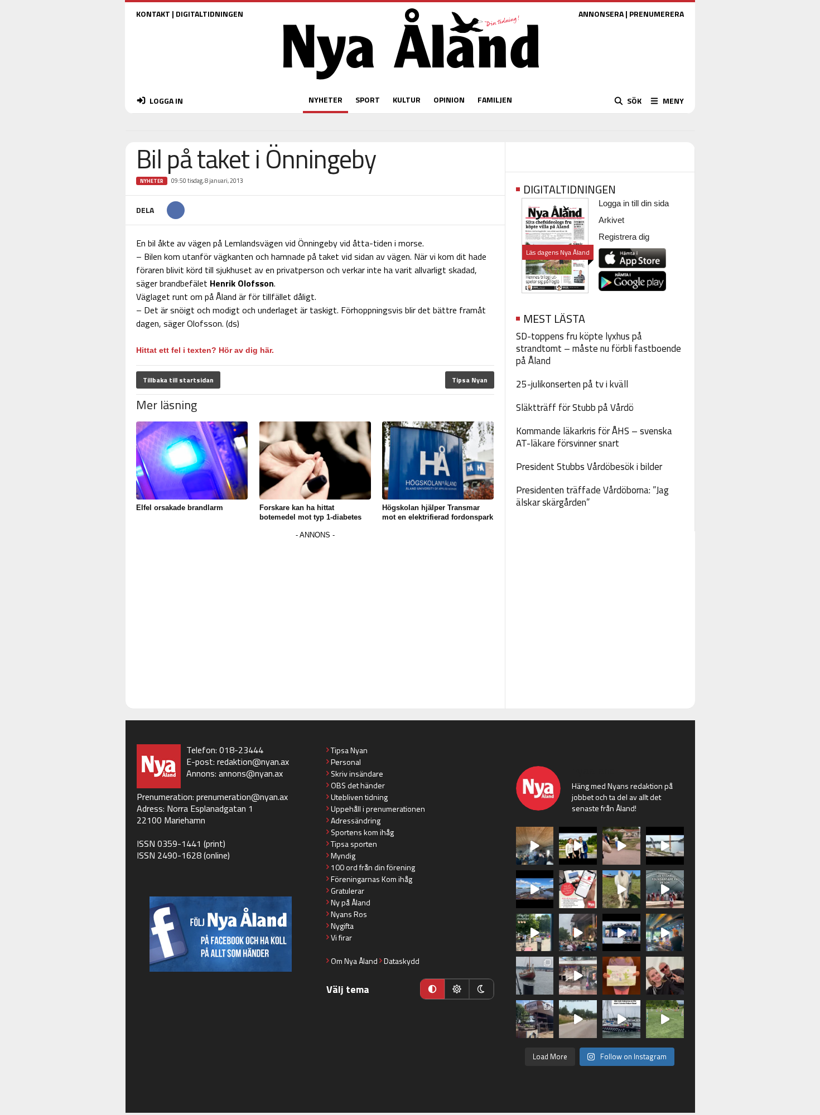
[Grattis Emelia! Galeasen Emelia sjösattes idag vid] (535, 976)
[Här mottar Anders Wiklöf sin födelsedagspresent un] (665, 933)
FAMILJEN (494, 99)
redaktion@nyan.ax (253, 761)
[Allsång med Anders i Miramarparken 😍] (621, 933)
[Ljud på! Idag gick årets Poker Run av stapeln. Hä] (621, 1019)
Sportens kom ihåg (362, 832)
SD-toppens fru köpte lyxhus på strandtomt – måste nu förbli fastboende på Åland (598, 348)
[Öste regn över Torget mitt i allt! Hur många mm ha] (578, 976)
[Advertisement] (315, 620)
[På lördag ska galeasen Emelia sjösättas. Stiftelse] (535, 1019)
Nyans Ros (349, 914)
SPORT (367, 99)
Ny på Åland (350, 902)
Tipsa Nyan (470, 380)
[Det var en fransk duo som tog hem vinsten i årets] (665, 846)
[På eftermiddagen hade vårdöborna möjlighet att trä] (578, 846)
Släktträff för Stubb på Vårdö (575, 407)
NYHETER (325, 99)
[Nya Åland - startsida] (411, 82)
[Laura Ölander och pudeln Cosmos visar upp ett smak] (665, 1019)
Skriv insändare (357, 773)
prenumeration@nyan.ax (242, 796)
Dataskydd (401, 961)
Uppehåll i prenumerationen (378, 809)
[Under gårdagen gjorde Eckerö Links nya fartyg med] (535, 889)
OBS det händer (358, 785)
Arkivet (611, 220)
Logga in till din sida (634, 203)
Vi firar (341, 937)
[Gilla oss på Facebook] (221, 934)
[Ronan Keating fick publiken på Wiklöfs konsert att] (578, 933)
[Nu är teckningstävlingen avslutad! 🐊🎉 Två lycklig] (621, 976)
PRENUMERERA (656, 14)
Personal (346, 762)
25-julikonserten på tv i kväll (572, 384)
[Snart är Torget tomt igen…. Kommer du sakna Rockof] (535, 933)
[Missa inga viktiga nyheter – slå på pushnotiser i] (578, 889)
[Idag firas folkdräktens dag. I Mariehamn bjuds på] (665, 889)
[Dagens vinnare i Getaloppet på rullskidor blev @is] (578, 1019)
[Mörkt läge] (481, 989)
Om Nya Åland (354, 961)
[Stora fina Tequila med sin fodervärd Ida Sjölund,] (621, 889)
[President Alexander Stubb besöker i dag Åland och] (621, 846)
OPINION (449, 99)
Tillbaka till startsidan (178, 380)
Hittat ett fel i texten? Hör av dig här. (205, 350)
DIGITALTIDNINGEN (209, 14)
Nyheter (151, 181)
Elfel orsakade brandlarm (179, 507)
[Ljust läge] (457, 989)
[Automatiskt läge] (432, 989)
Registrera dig (624, 236)
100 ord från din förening (373, 867)
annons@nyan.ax (251, 773)
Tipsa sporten (354, 844)
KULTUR (407, 99)
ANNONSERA (601, 14)
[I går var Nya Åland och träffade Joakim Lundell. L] (665, 976)
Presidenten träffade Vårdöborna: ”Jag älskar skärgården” (592, 496)
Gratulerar (347, 890)
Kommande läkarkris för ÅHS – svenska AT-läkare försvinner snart (594, 437)
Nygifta (342, 926)
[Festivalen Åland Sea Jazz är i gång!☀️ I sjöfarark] (535, 846)
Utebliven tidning (359, 797)
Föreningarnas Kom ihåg (371, 879)
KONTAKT (153, 14)
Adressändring (355, 820)
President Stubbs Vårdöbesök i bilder (589, 466)
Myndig (343, 855)
